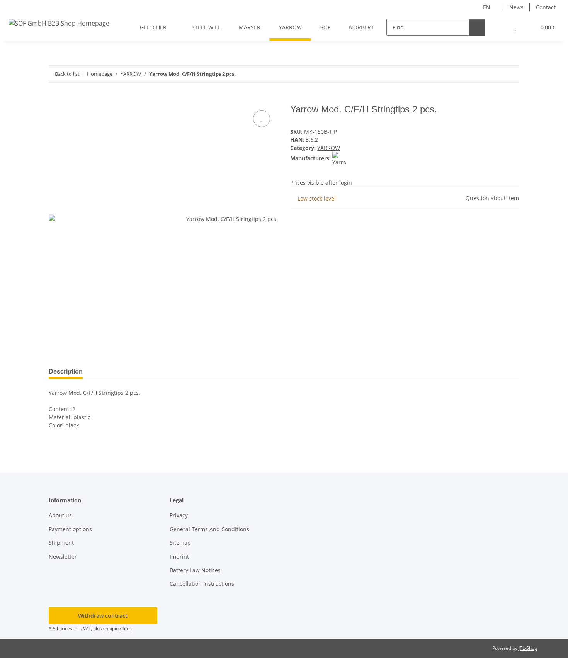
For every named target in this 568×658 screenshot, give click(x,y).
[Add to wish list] (261, 118)
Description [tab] (66, 371)
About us (60, 515)
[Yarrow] (339, 158)
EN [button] (486, 7)
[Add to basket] (55, 99)
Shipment (61, 542)
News (516, 7)
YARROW (328, 147)
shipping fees (117, 628)
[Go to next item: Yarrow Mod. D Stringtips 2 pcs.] (511, 74)
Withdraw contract (103, 615)
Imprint (179, 556)
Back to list (67, 73)
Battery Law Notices (195, 570)
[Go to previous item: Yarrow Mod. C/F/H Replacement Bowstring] (494, 74)
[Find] (477, 27)
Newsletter (63, 556)
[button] (499, 27)
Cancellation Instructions (202, 583)
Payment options (70, 529)
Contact (546, 7)
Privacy (179, 515)
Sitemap (180, 542)
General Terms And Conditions (209, 529)
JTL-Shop (528, 648)
